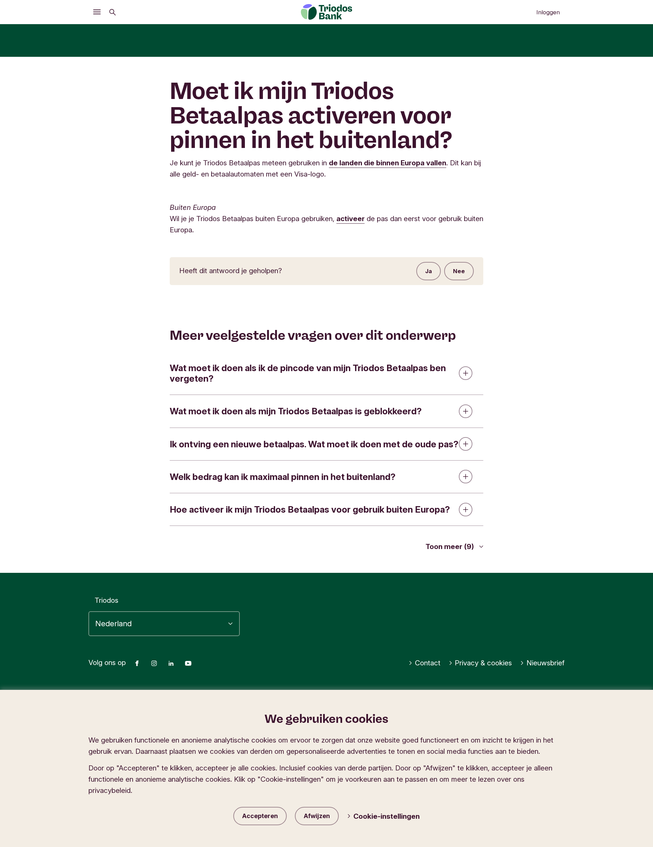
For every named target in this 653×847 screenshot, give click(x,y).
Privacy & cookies (483, 663)
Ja (428, 271)
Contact (427, 663)
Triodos (106, 600)
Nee (459, 271)
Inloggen (548, 12)
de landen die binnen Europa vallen (387, 163)
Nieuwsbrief (545, 663)
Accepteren (260, 815)
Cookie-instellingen (386, 816)
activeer (350, 218)
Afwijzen (317, 815)
